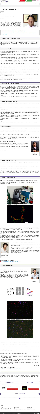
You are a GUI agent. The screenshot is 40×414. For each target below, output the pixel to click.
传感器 (2, 407)
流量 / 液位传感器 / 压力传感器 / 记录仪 (6, 408)
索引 (20, 398)
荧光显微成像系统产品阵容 (20, 393)
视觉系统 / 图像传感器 (29, 407)
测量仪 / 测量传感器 (16, 407)
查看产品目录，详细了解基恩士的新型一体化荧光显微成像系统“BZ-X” (10, 261)
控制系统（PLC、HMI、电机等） (31, 409)
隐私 (36, 413)
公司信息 (34, 413)
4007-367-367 (4, 402)
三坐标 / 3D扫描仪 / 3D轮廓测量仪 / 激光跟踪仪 (20, 409)
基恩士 (38, 413)
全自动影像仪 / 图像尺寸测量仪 (5, 409)
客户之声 (2, 12)
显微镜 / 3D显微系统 (29, 408)
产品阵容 (2, 405)
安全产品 (15, 408)
